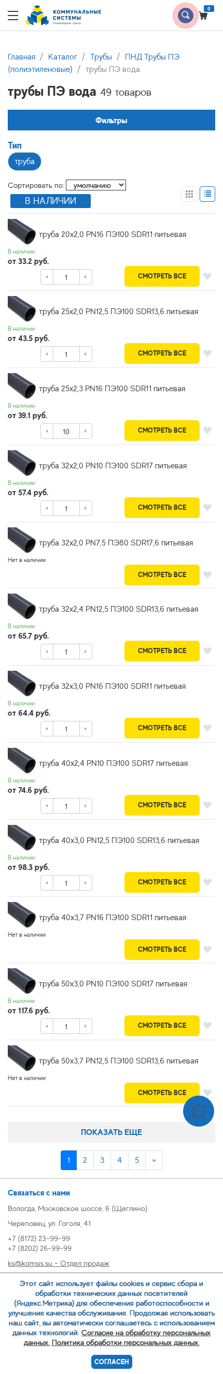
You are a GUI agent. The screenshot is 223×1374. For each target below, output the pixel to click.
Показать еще (111, 1132)
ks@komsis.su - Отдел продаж (58, 1263)
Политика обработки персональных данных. (126, 1342)
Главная (21, 57)
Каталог (62, 57)
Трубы (101, 57)
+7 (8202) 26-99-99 (40, 1248)
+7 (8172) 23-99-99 (39, 1238)
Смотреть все (162, 276)
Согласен (111, 1362)
